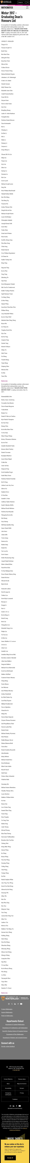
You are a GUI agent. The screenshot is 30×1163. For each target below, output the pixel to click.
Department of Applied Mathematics (15, 1024)
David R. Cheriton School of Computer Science (15, 1031)
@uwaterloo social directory (15, 1108)
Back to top (4, 381)
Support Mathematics (6, 1012)
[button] (22, 2)
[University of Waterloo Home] (6, 2)
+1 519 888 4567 (16, 1070)
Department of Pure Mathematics (15, 1034)
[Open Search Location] (27, 2)
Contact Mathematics (6, 1009)
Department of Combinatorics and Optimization (15, 1028)
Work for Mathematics (7, 1015)
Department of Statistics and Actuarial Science (15, 1037)
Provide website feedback (8, 1046)
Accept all (10, 1158)
